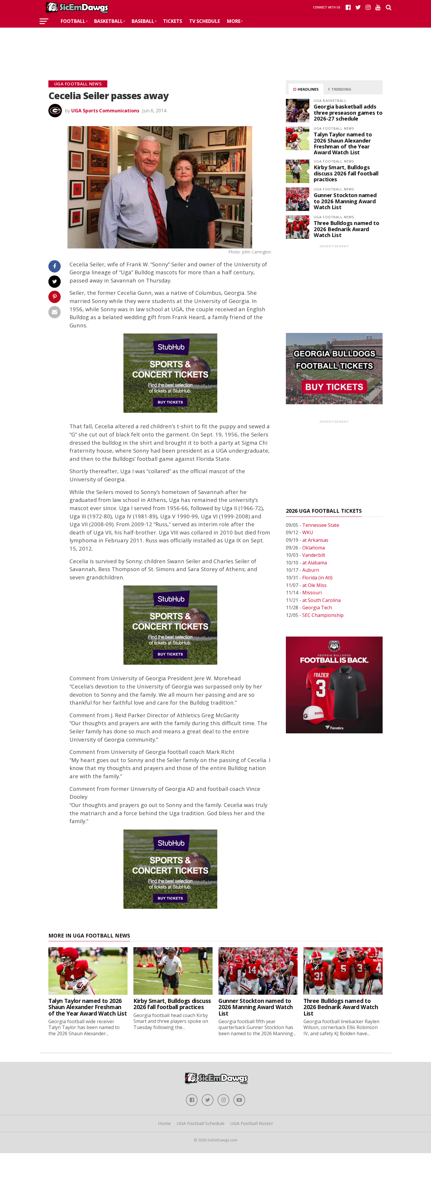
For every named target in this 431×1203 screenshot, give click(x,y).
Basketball (108, 21)
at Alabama (314, 562)
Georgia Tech (317, 607)
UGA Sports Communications (105, 110)
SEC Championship (323, 615)
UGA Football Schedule (201, 1123)
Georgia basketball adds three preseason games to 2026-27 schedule (348, 112)
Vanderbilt (313, 555)
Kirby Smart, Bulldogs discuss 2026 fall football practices (346, 172)
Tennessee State (320, 525)
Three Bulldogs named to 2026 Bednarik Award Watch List (346, 228)
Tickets (172, 21)
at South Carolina (321, 600)
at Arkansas (315, 540)
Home (164, 1123)
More (233, 21)
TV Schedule (204, 21)
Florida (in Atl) (317, 577)
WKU (307, 532)
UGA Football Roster (251, 1123)
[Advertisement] (215, 45)
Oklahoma (313, 547)
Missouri (312, 592)
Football (73, 21)
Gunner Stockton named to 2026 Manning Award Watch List (345, 200)
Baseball (143, 21)
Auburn (310, 570)
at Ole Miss (314, 585)
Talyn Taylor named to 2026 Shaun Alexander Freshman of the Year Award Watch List (343, 143)
